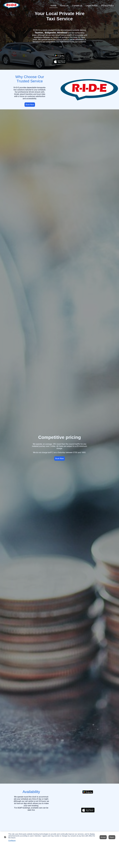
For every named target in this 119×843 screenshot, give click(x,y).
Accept (103, 837)
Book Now (30, 104)
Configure (12, 840)
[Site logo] (11, 5)
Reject (112, 837)
